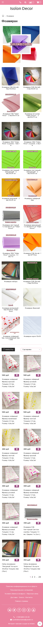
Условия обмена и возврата (15, 594)
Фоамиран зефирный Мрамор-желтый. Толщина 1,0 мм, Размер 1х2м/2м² (10, 457)
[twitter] (14, 610)
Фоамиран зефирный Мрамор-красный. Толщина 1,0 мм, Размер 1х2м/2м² (31, 457)
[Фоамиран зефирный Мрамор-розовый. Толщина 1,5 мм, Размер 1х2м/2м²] (11, 511)
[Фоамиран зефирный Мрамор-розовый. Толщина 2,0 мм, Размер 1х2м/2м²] (32, 363)
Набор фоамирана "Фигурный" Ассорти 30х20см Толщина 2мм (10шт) (10, 567)
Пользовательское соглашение (21, 590)
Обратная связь (32, 594)
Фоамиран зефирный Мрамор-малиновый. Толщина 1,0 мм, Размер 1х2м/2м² (31, 494)
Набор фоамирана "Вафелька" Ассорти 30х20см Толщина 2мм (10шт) (32, 567)
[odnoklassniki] (29, 610)
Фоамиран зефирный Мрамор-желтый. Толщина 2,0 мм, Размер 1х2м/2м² (31, 420)
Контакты (28, 597)
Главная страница (21, 601)
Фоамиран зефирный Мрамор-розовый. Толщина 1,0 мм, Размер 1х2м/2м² (10, 494)
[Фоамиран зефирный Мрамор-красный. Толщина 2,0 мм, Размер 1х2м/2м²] (11, 363)
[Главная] (3, 16)
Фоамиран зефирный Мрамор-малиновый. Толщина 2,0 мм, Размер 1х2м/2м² (10, 420)
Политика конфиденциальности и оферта (21, 586)
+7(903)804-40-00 (23, 617)
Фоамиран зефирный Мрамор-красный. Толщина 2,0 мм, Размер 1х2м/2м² (10, 383)
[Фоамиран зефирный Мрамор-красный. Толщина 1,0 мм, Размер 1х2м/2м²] (32, 437)
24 (39, 577)
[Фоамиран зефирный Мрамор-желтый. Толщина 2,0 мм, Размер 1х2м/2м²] (32, 400)
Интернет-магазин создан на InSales (21, 624)
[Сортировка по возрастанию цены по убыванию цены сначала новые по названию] (31, 349)
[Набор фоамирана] (11, 548)
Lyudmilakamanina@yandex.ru (22, 620)
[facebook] (19, 610)
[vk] (10, 610)
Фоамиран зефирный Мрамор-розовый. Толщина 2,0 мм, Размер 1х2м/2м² (31, 383)
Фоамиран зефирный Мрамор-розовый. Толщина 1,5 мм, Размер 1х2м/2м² (10, 531)
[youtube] (34, 610)
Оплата (21, 597)
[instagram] (24, 610)
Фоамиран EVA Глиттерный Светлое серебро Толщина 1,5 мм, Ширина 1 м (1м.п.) (32, 531)
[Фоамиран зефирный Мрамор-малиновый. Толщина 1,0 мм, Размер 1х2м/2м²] (32, 474)
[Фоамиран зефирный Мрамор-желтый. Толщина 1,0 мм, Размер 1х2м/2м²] (11, 437)
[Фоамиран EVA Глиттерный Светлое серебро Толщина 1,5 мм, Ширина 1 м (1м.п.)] (32, 511)
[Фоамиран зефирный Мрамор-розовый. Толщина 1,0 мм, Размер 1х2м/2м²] (11, 474)
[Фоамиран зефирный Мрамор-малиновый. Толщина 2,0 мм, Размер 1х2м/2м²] (11, 400)
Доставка (14, 597)
